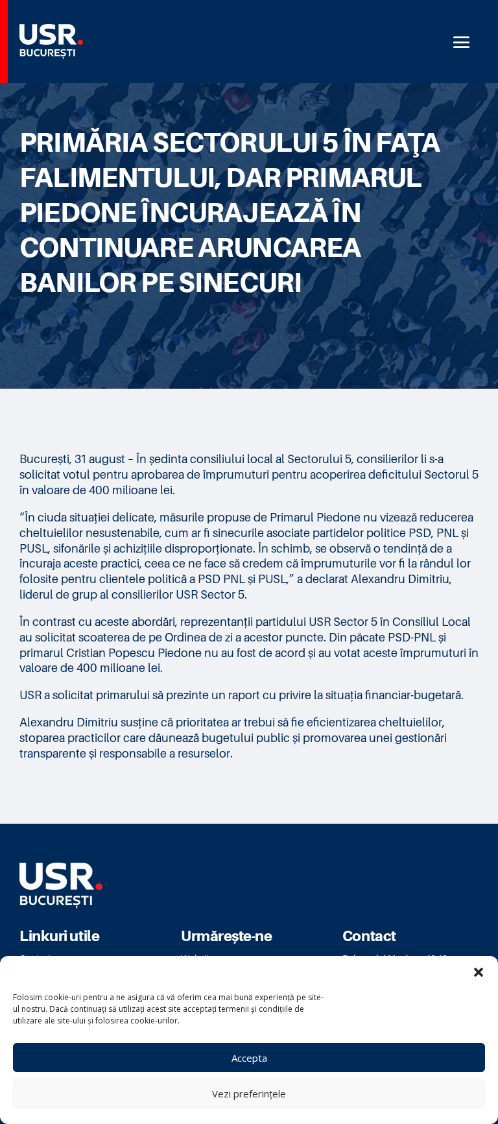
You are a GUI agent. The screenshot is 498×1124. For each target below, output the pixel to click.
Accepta (249, 1057)
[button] (478, 972)
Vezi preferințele (249, 1093)
